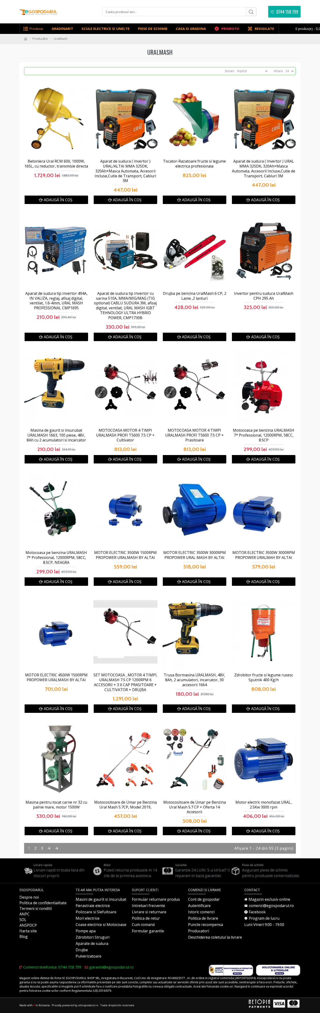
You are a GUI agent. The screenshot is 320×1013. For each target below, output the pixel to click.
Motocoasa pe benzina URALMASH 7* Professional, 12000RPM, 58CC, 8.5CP (263, 435)
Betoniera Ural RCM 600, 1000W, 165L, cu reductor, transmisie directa (56, 164)
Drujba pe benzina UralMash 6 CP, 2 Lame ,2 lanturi (194, 296)
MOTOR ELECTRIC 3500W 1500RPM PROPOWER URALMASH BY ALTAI (125, 555)
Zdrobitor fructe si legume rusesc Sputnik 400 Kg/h (263, 677)
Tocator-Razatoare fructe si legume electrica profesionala (194, 164)
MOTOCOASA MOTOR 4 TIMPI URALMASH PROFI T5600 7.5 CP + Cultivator (125, 435)
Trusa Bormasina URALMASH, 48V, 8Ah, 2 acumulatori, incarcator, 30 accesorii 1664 (194, 680)
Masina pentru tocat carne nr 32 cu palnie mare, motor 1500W (56, 805)
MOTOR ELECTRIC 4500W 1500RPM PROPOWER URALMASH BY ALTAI (56, 677)
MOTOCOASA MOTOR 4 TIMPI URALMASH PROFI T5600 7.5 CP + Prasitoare (194, 435)
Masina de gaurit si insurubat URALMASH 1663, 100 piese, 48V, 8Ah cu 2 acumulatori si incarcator (56, 435)
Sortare (229, 71)
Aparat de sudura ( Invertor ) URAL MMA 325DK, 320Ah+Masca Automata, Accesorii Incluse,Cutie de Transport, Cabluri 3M (263, 168)
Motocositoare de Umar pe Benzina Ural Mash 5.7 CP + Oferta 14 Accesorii (194, 807)
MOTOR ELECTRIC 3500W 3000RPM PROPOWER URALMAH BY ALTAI (263, 555)
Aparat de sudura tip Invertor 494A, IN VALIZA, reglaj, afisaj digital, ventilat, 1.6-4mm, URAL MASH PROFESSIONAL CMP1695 (56, 300)
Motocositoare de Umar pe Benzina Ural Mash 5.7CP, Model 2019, (125, 805)
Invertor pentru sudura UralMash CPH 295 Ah (263, 296)
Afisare (278, 71)
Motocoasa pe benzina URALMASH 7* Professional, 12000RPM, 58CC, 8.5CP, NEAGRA (56, 557)
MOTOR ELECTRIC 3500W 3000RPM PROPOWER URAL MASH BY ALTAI (194, 555)
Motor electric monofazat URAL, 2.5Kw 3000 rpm (263, 805)
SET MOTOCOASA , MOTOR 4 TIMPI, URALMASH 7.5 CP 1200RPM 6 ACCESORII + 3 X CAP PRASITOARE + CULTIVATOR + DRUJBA (125, 682)
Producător (40, 38)
